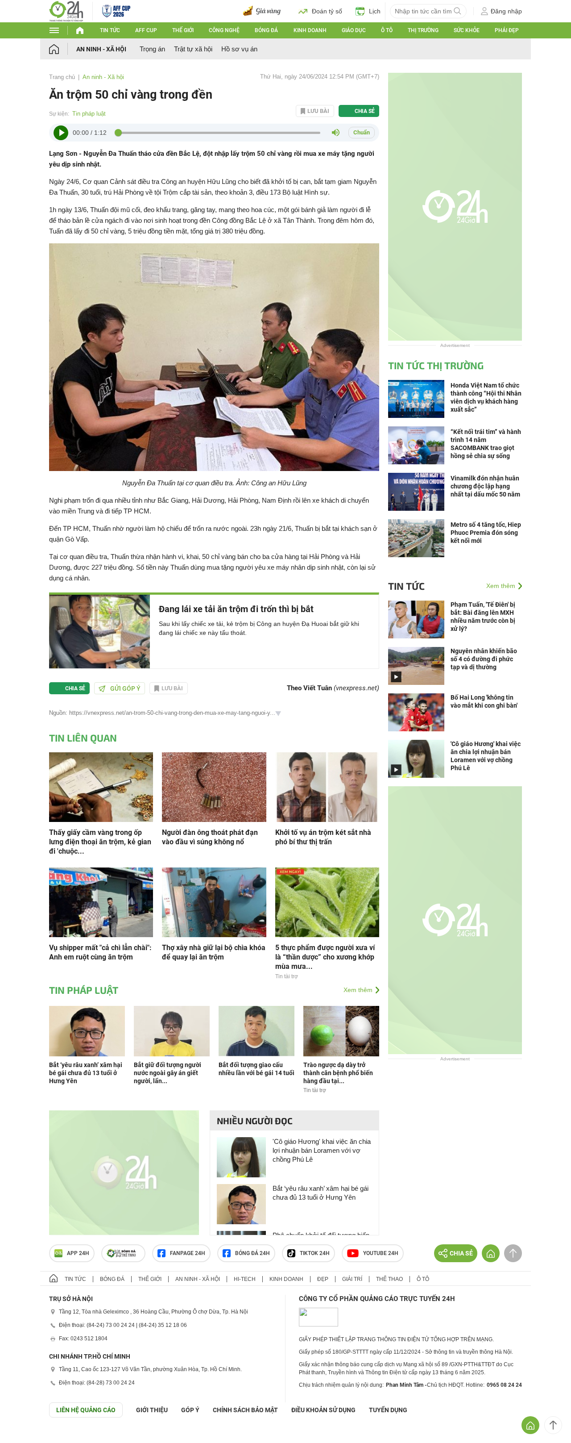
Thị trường (423, 30)
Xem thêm (357, 989)
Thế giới (183, 30)
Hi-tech (245, 1279)
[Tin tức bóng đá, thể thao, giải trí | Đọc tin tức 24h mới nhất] (66, 10)
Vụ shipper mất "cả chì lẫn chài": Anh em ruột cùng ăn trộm (100, 952)
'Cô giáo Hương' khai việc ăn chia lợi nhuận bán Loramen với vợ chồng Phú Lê (322, 1150)
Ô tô (387, 30)
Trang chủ (62, 77)
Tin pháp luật (89, 113)
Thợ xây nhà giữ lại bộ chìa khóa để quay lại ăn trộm (213, 952)
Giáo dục (354, 30)
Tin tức (110, 30)
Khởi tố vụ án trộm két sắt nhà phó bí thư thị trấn (323, 837)
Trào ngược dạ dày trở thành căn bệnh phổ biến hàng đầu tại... (338, 1072)
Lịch (375, 11)
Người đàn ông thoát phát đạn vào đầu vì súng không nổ (210, 837)
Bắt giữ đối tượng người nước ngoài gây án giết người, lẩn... (167, 1072)
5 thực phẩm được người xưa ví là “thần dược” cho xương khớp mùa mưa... (325, 957)
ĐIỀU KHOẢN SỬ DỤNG (323, 1410)
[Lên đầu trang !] (553, 1425)
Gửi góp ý (125, 688)
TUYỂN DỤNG (388, 1410)
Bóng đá (266, 30)
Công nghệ (224, 30)
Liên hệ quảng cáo (86, 1410)
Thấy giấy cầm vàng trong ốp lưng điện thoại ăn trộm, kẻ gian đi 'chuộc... (100, 841)
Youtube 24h (380, 1253)
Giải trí (352, 1279)
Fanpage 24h (187, 1253)
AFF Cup (146, 30)
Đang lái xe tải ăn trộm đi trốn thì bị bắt (236, 609)
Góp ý (190, 1410)
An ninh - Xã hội (101, 49)
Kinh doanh (310, 30)
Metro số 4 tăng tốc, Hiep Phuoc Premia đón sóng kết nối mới (486, 532)
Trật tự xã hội (193, 49)
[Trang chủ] (62, 49)
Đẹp (322, 1279)
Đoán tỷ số (327, 11)
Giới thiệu (152, 1410)
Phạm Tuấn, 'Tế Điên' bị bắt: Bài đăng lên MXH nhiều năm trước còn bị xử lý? (483, 616)
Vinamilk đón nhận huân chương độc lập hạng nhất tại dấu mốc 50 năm (485, 486)
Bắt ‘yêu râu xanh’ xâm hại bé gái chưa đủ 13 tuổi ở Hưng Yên (85, 1072)
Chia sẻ (365, 111)
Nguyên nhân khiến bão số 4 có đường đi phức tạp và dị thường (484, 659)
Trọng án (152, 49)
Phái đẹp (507, 30)
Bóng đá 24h (252, 1253)
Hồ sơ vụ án (239, 49)
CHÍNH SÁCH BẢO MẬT (245, 1410)
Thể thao (389, 1279)
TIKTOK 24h (315, 1253)
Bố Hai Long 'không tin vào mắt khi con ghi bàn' (484, 701)
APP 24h (78, 1253)
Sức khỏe (467, 30)
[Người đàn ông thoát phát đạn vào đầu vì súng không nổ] (214, 786)
